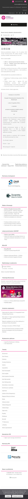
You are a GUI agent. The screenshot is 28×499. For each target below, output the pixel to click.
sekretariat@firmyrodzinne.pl (20, 4)
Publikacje (4, 416)
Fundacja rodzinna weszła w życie (12, 222)
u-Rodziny (4, 425)
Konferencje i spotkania (7, 387)
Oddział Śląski (5, 407)
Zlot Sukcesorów (8, 343)
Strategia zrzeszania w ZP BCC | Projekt (11, 326)
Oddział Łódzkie (5, 402)
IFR (13, 35)
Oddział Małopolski (6, 405)
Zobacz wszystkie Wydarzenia (8, 272)
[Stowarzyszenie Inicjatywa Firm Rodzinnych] (7, 17)
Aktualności (5, 155)
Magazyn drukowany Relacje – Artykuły (13, 255)
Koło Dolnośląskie (6, 370)
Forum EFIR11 (7, 266)
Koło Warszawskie (6, 379)
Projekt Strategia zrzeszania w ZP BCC (13, 212)
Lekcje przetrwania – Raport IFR (11, 213)
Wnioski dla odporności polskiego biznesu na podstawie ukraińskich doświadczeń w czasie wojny (14, 237)
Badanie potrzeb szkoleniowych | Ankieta (13, 215)
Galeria (3, 365)
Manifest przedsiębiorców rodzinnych (12, 217)
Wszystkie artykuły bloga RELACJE (12, 250)
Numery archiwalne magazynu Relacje (13, 257)
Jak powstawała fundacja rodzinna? (12, 223)
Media (3, 399)
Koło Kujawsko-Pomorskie (8, 376)
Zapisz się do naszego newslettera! (12, 437)
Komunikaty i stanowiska (13, 155)
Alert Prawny (5, 356)
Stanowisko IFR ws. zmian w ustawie (12, 225)
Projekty (4, 413)
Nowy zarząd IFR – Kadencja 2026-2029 (13, 210)
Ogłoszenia (4, 410)
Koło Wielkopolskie (6, 382)
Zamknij (8, 496)
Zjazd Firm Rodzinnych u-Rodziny (11, 342)
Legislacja (4, 390)
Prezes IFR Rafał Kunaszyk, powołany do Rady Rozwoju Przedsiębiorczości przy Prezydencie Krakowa (12, 330)
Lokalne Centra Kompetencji (8, 393)
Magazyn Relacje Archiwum (8, 396)
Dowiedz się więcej (17, 496)
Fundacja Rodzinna (6, 362)
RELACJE (4, 419)
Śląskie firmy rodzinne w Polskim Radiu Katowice (21, 166)
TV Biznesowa (5, 422)
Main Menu (15, 24)
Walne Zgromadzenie (22, 155)
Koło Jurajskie (5, 373)
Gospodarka (5, 368)
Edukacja (4, 359)
